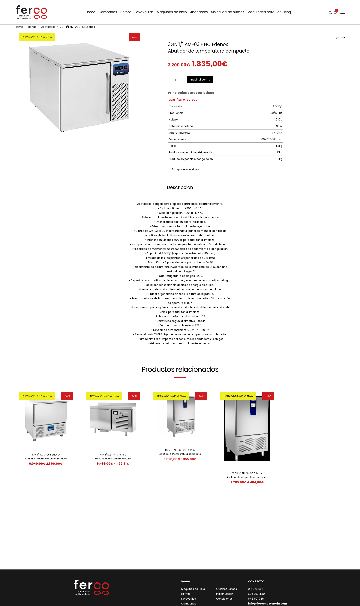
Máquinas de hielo (172, 12)
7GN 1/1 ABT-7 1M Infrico (113, 454)
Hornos (125, 12)
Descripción (180, 187)
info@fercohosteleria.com (267, 603)
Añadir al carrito (200, 79)
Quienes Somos (226, 589)
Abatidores (199, 12)
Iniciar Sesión (224, 594)
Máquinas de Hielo (193, 589)
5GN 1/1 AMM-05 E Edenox (46, 454)
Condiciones (224, 599)
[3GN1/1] (343, 37)
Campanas (108, 12)
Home (90, 12)
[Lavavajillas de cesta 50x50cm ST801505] (337, 37)
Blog (287, 12)
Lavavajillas (144, 12)
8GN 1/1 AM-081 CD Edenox (180, 450)
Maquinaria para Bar (264, 12)
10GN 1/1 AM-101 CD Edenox (247, 473)
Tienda (32, 27)
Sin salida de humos (227, 12)
